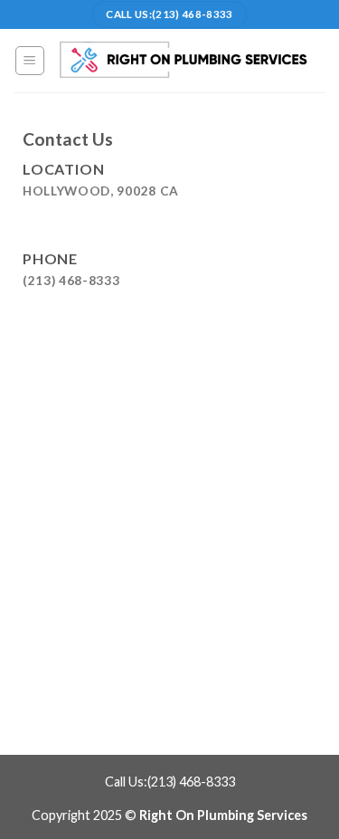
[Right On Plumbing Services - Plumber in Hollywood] (186, 60)
